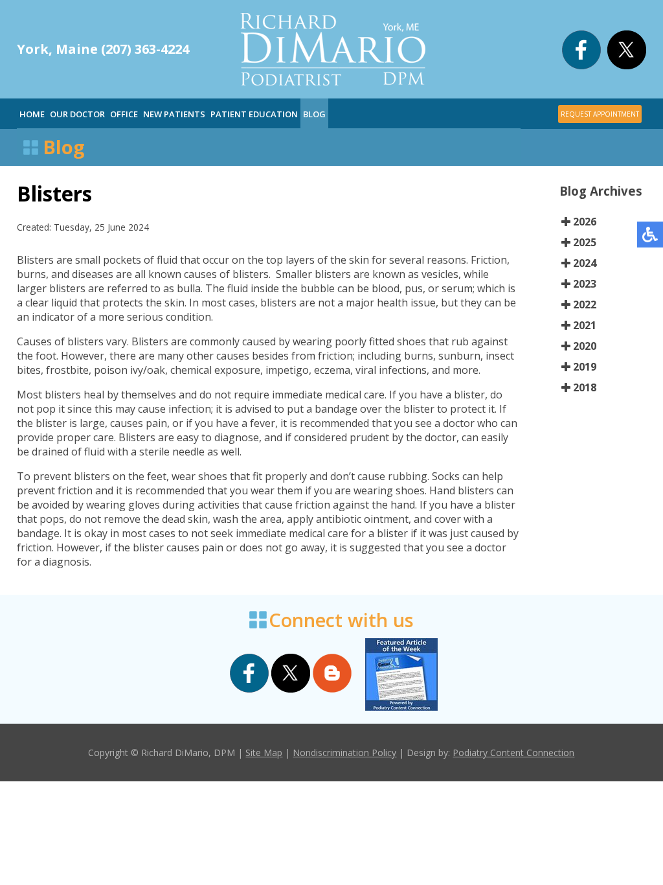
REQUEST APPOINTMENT (600, 114)
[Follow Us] (626, 66)
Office (124, 114)
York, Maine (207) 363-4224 (103, 49)
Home (32, 114)
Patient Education (254, 114)
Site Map (263, 752)
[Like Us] (581, 66)
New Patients (174, 114)
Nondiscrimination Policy (344, 752)
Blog (314, 114)
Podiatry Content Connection (513, 752)
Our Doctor (77, 114)
